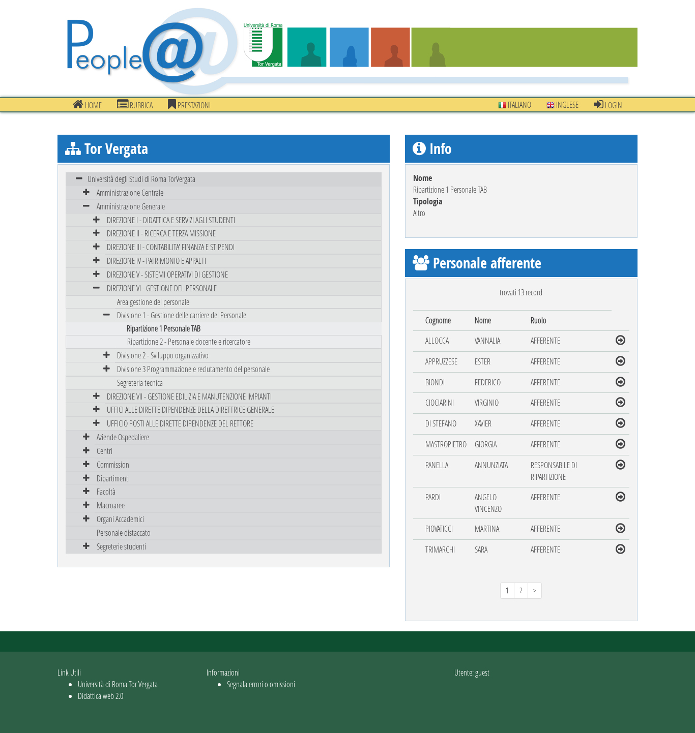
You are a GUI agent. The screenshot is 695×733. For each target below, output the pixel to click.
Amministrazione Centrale (130, 192)
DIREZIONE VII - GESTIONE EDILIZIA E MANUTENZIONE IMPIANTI (189, 396)
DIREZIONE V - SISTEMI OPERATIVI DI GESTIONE (167, 274)
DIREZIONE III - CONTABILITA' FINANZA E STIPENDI (171, 246)
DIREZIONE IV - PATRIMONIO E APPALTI (156, 260)
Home (92, 105)
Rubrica (140, 105)
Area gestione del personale (153, 301)
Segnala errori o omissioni (261, 684)
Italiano (518, 104)
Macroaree (111, 505)
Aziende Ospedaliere (123, 437)
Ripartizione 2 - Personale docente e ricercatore (188, 341)
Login (612, 105)
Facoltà (106, 491)
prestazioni (193, 105)
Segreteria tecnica (140, 382)
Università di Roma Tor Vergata (118, 684)
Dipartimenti (113, 478)
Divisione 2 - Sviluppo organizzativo (163, 355)
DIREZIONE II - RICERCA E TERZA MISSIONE (161, 233)
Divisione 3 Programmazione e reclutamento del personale (193, 368)
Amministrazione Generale (131, 206)
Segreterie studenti (121, 546)
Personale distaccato (124, 532)
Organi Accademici (120, 518)
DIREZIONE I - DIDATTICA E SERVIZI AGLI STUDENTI (171, 220)
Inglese (566, 104)
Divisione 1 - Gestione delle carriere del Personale (181, 315)
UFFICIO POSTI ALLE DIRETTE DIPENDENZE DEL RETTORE (180, 423)
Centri (104, 450)
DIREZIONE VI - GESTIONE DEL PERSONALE (162, 288)
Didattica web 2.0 (100, 695)
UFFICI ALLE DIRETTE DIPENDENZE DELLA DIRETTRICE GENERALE (190, 409)
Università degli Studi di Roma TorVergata (141, 178)
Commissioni (114, 464)
